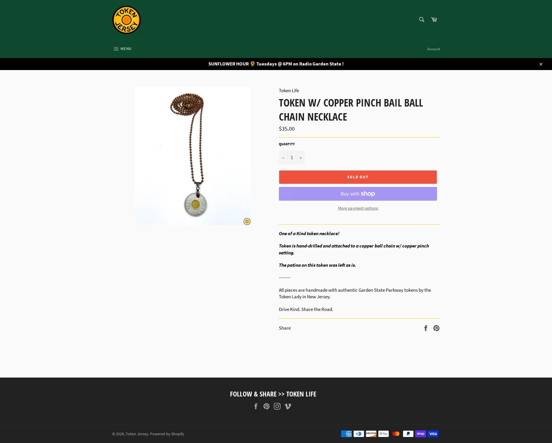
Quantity (287, 144)
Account (433, 49)
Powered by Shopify (167, 434)
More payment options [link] (358, 208)
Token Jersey (137, 434)
